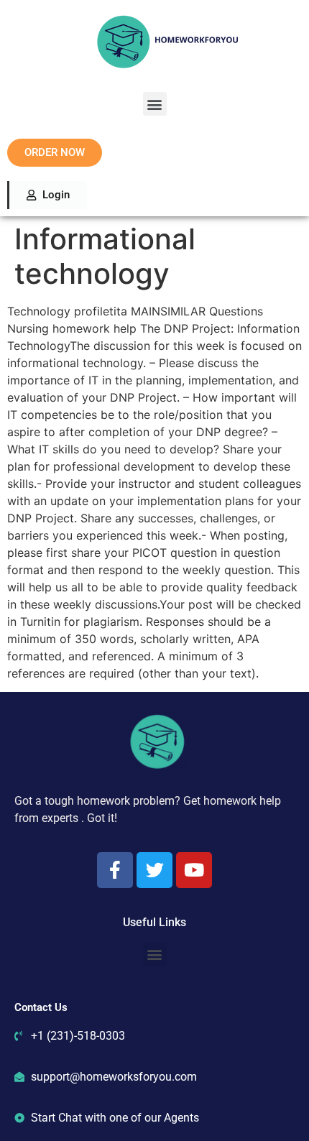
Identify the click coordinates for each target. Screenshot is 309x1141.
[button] (155, 104)
